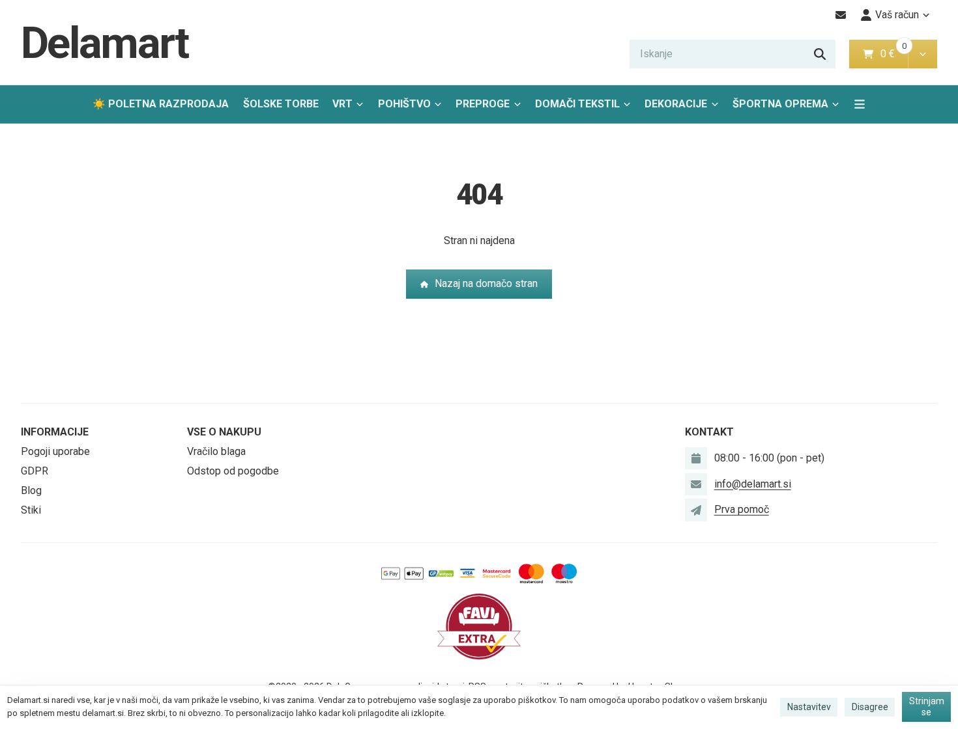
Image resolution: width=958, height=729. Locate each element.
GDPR (34, 471)
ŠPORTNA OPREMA (780, 104)
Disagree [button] (870, 707)
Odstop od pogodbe (233, 471)
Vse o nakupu (224, 432)
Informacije (55, 432)
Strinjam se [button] (926, 707)
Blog (31, 490)
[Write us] (696, 510)
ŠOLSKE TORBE (281, 104)
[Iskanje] (819, 54)
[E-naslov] (841, 15)
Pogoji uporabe (55, 451)
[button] (922, 54)
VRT (342, 104)
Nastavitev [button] (809, 707)
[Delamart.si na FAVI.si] (479, 626)
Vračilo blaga (216, 451)
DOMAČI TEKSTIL (577, 104)
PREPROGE (483, 104)
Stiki (31, 510)
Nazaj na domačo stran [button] (486, 283)
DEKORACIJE (676, 104)
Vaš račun (897, 14)
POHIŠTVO (404, 104)
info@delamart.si (752, 484)
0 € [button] (893, 53)
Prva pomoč (741, 509)
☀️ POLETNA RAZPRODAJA (161, 104)
